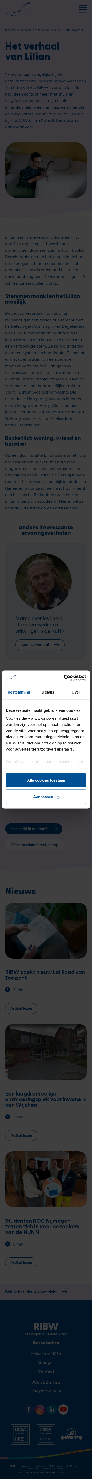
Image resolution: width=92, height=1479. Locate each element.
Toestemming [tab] (18, 692)
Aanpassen (43, 797)
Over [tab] (76, 692)
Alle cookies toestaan (46, 780)
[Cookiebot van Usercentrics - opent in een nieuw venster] (65, 678)
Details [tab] (48, 692)
